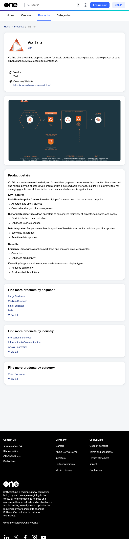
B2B (10, 310)
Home (10, 15)
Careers (60, 446)
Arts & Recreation (17, 347)
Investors (61, 458)
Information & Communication (24, 342)
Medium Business (17, 301)
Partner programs (65, 464)
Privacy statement (99, 458)
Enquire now (100, 5)
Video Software (16, 374)
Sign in (118, 5)
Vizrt (30, 48)
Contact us (96, 470)
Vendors (26, 15)
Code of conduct (99, 446)
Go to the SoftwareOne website (20, 523)
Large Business (16, 296)
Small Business (16, 306)
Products (44, 15)
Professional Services (19, 338)
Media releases (64, 470)
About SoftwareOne (66, 452)
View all (13, 315)
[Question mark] (85, 5)
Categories (64, 15)
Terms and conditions (101, 452)
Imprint (93, 464)
